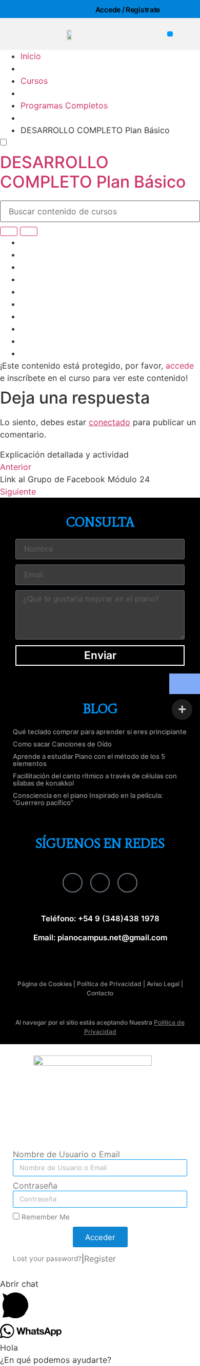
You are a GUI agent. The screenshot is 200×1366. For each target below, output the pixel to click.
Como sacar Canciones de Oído (62, 744)
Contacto (100, 993)
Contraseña (35, 1186)
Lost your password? (47, 1258)
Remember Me (44, 1217)
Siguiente (18, 491)
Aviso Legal (163, 984)
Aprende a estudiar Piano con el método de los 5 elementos (89, 760)
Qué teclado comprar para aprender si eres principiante (100, 731)
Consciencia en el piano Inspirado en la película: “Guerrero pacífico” (88, 799)
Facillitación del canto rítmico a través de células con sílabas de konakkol (95, 779)
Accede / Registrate (127, 9)
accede (180, 365)
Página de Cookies (44, 984)
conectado (109, 422)
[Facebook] (72, 883)
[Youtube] (127, 883)
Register (100, 1258)
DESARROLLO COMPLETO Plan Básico (93, 172)
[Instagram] (100, 883)
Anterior (15, 467)
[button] (170, 34)
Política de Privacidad (109, 984)
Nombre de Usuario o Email (66, 1154)
